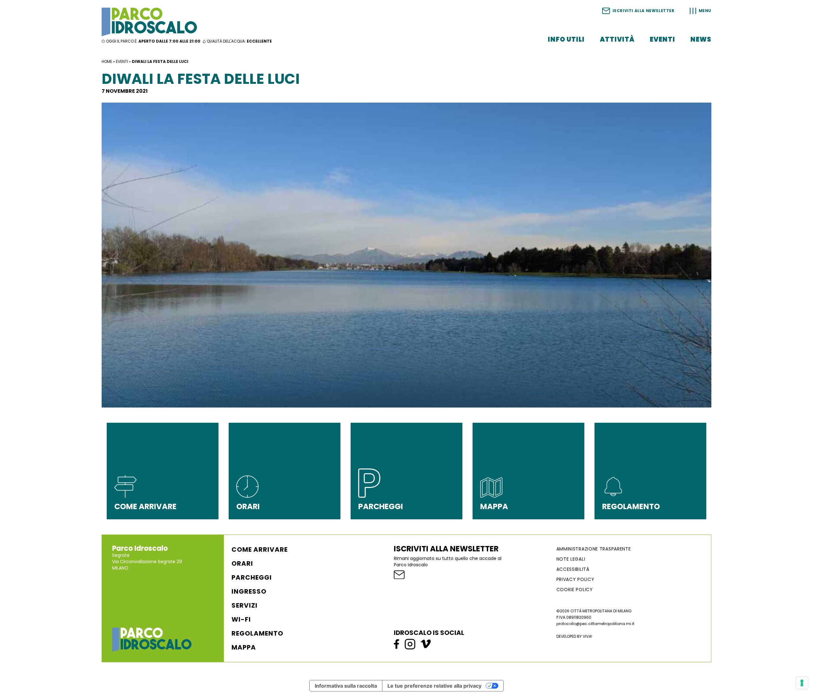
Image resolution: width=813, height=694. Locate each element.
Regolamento (257, 633)
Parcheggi (252, 577)
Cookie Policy (574, 589)
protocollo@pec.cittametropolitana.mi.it (595, 623)
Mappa (244, 647)
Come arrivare (260, 549)
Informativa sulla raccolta (346, 686)
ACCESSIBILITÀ (572, 569)
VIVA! (587, 636)
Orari (242, 563)
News (700, 39)
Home (107, 61)
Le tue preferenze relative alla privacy (434, 686)
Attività (617, 39)
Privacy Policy (575, 579)
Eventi (662, 39)
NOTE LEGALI (570, 559)
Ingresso (249, 591)
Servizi (245, 605)
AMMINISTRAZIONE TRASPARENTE (593, 549)
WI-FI (241, 619)
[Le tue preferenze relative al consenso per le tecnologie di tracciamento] (802, 683)
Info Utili (566, 39)
